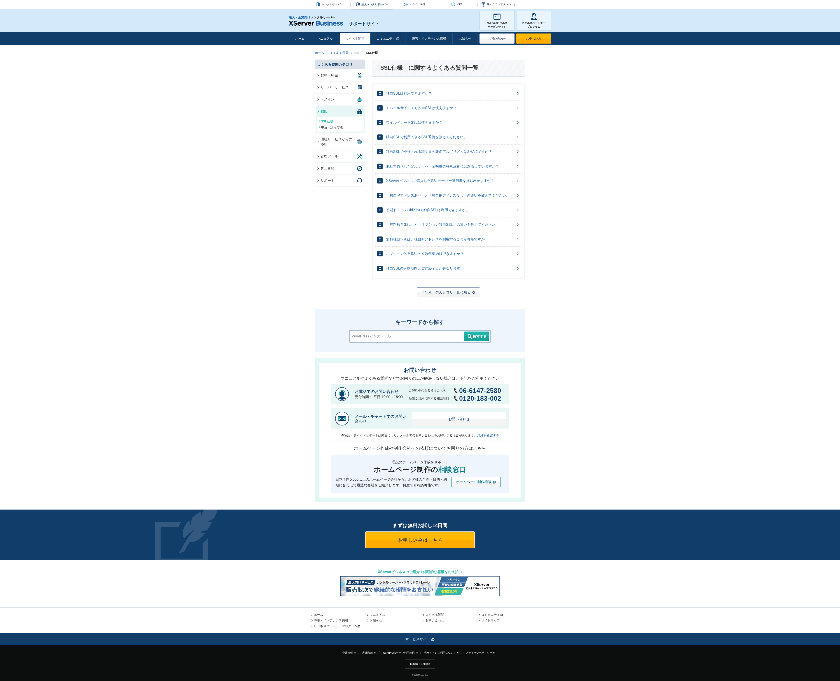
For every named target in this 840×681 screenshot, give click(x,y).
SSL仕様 (327, 121)
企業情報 (348, 652)
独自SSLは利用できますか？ (409, 93)
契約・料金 (329, 75)
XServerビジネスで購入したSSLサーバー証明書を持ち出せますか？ (440, 181)
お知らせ (465, 38)
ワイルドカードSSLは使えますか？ (414, 122)
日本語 (414, 663)
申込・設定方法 (332, 127)
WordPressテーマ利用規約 (399, 652)
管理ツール (329, 156)
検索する (480, 336)
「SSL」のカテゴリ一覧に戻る (446, 292)
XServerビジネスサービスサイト (497, 24)
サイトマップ (490, 620)
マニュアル (325, 38)
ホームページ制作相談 (474, 482)
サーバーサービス (334, 87)
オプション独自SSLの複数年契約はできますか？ (425, 254)
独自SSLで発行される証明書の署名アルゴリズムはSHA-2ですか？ (439, 151)
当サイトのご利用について (440, 652)
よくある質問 (354, 38)
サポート (327, 180)
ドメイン (327, 99)
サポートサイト (364, 23)
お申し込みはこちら (420, 540)
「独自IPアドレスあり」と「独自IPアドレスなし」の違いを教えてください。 (447, 195)
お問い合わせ (497, 38)
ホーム (299, 38)
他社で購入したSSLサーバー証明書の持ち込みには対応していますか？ (442, 166)
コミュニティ (386, 38)
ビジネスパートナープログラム (534, 24)
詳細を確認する (488, 435)
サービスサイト (418, 639)
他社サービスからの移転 (336, 141)
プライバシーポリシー (479, 652)
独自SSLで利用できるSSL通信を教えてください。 (426, 137)
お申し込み (534, 38)
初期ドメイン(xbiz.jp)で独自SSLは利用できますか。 (427, 210)
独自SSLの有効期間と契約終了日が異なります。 (425, 268)
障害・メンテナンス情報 (429, 38)
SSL (323, 111)
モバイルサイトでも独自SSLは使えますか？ (421, 108)
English (425, 663)
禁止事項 (327, 168)
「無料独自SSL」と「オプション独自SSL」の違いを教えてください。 (442, 224)
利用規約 (368, 652)
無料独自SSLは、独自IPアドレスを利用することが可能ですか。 (437, 239)
